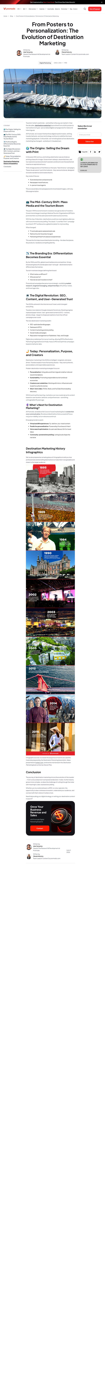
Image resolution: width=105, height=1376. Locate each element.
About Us (57, 9)
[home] (9, 9)
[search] (85, 9)
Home (5, 16)
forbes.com (39, 762)
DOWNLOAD (83, 170)
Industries (42, 9)
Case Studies (50, 9)
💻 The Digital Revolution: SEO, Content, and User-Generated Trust (12, 151)
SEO (24, 9)
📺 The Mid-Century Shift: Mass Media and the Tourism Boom (12, 136)
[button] (19, 9)
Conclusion (7, 166)
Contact (75, 9)
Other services (32, 9)
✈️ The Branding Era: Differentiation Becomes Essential (12, 144)
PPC (19, 9)
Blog (71, 9)
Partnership (64, 9)
